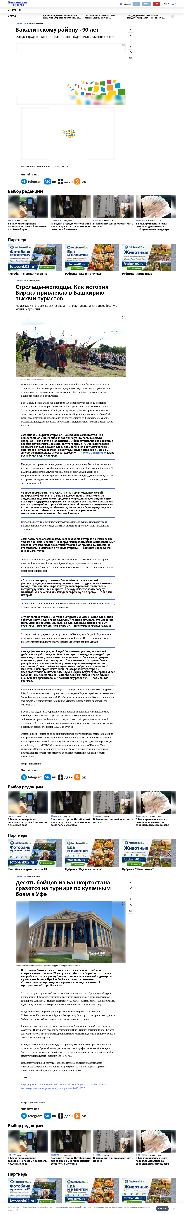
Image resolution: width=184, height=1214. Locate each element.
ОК (156, 3)
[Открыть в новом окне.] (32, 181)
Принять (162, 1208)
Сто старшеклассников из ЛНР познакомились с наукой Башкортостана (100, 16)
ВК (136, 3)
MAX (146, 3)
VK (9, 10)
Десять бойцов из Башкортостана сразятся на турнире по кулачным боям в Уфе (62, 16)
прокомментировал (93, 452)
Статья (12, 15)
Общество (21, 23)
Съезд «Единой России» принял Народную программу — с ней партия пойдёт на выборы (144, 16)
